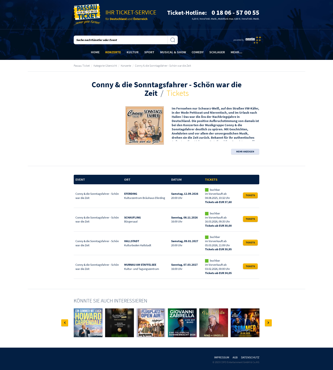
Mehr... (236, 52)
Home (95, 52)
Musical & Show (173, 52)
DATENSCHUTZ (250, 357)
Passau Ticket (82, 66)
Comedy (198, 52)
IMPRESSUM (221, 357)
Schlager (217, 52)
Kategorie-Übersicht (105, 66)
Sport (149, 52)
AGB (235, 357)
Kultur (133, 52)
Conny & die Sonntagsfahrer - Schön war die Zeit (163, 66)
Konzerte (113, 52)
